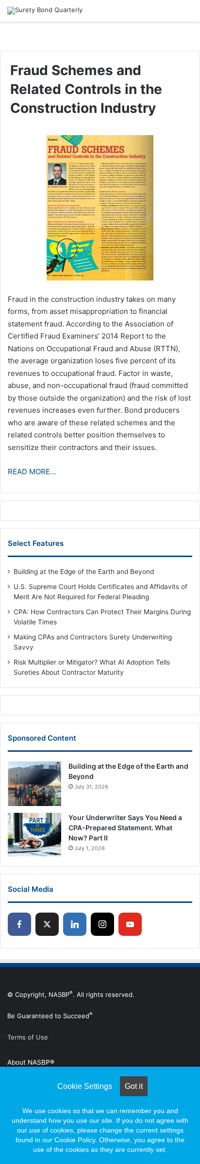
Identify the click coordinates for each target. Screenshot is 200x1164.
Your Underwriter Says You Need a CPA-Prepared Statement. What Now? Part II (125, 827)
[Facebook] (19, 924)
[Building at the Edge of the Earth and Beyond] (34, 783)
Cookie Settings (84, 1086)
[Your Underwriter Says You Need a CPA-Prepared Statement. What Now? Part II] (34, 835)
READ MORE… (32, 471)
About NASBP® (30, 1062)
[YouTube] (130, 924)
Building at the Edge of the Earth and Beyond (84, 571)
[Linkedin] (74, 924)
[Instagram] (102, 924)
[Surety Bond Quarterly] (45, 11)
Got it (134, 1086)
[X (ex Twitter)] (47, 924)
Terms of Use (27, 1037)
